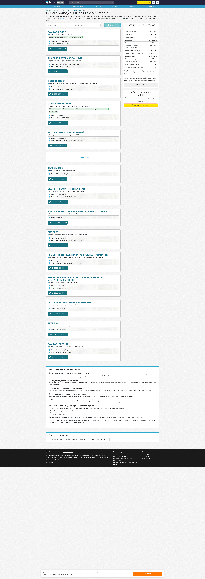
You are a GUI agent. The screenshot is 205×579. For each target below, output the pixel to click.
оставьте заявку (64, 18)
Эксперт (53, 232)
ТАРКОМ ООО (55, 168)
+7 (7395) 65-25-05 (58, 71)
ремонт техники (68, 452)
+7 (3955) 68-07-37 (58, 357)
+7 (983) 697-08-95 (58, 94)
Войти (153, 2)
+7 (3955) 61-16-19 (58, 146)
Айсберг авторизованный (65, 58)
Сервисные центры (52, 10)
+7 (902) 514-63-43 (58, 123)
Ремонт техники (65, 10)
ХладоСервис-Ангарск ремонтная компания (77, 211)
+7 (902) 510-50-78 (58, 223)
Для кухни (114, 6)
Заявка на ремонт (144, 2)
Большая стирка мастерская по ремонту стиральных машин (75, 278)
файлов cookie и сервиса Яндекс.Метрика (110, 573)
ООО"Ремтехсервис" (60, 103)
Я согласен (147, 574)
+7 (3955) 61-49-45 (58, 202)
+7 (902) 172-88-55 (58, 49)
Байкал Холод (57, 32)
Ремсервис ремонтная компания (69, 302)
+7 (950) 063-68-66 (58, 245)
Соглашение (146, 454)
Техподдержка (146, 458)
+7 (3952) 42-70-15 (58, 334)
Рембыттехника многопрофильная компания (78, 255)
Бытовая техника (56, 6)
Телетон (53, 323)
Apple (98, 6)
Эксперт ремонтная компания (68, 188)
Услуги (115, 454)
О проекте (145, 456)
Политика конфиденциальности (123, 458)
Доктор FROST (57, 81)
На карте (112, 25)
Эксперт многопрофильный (66, 132)
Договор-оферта (118, 460)
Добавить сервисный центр (157, 2)
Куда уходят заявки (119, 456)
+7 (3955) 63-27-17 (58, 293)
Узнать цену (141, 85)
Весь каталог (150, 6)
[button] (91, 2)
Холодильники (76, 10)
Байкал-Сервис (58, 344)
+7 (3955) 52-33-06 (59, 268)
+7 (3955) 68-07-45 (58, 314)
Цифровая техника (79, 6)
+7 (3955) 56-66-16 (58, 179)
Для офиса (131, 6)
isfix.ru (50, 2)
